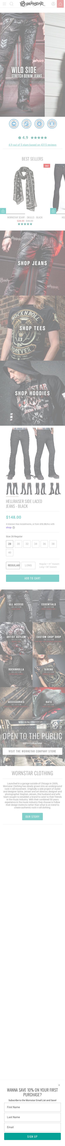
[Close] (59, 1085)
